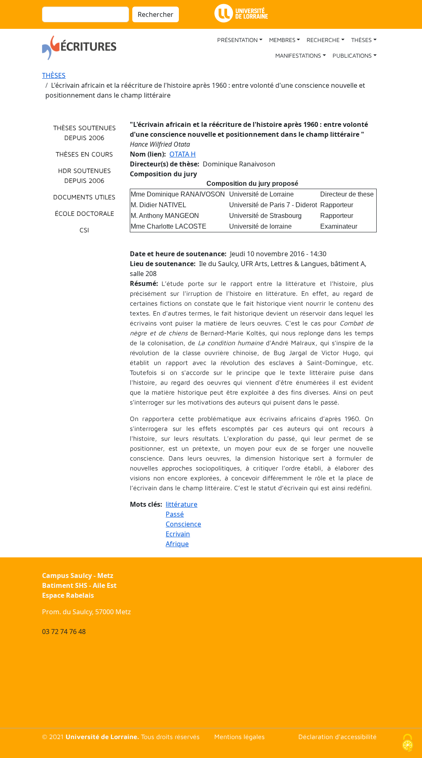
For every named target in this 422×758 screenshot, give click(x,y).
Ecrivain (178, 533)
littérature (181, 504)
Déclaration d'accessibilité (337, 736)
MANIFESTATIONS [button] (298, 55)
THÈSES (54, 75)
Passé (175, 514)
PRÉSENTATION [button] (237, 39)
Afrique (177, 543)
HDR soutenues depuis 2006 (84, 175)
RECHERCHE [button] (323, 39)
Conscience (183, 524)
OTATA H (182, 154)
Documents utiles (84, 197)
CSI (84, 230)
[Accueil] (82, 47)
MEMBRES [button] (282, 39)
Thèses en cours (84, 154)
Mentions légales (239, 736)
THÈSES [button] (361, 39)
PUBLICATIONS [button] (352, 55)
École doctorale (84, 213)
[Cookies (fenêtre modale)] (407, 744)
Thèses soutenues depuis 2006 (84, 132)
